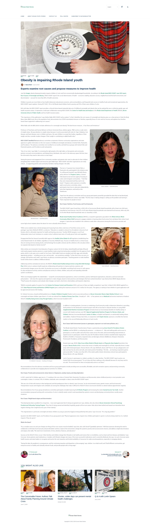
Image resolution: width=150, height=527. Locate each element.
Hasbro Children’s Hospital (59, 294)
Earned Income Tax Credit (110, 390)
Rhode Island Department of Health (107, 110)
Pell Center (64, 16)
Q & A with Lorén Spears (105, 496)
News (37, 75)
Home (22, 16)
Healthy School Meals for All (63, 238)
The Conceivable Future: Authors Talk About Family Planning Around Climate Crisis (37, 498)
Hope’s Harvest (103, 317)
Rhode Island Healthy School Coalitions (71, 217)
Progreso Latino (75, 174)
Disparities (23, 75)
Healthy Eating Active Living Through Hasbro (39, 299)
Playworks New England (112, 343)
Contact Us (53, 16)
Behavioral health (62, 492)
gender (22, 492)
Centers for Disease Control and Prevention (60, 285)
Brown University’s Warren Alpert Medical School (105, 294)
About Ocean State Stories (37, 16)
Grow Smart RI (108, 328)
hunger (28, 93)
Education (104, 492)
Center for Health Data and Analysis (82, 110)
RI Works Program (82, 390)
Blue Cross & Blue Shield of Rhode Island (90, 343)
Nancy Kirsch (29, 84)
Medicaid (106, 296)
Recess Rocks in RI (74, 345)
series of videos (91, 314)
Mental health (73, 492)
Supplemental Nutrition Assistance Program (76, 310)
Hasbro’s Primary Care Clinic (70, 296)
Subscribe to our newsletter (81, 16)
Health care (31, 75)
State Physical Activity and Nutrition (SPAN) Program (39, 287)
